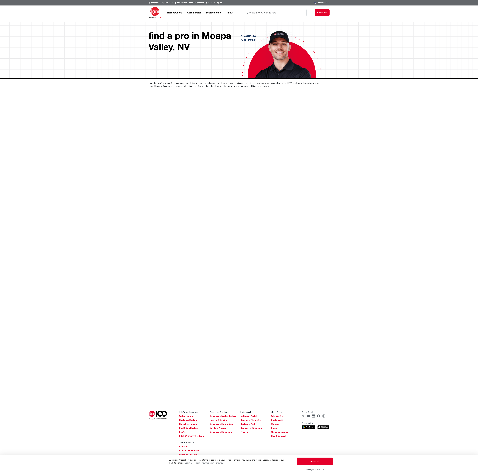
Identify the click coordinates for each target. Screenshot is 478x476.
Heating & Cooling (188, 420)
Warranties (155, 3)
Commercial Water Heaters (223, 416)
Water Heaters (186, 416)
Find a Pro (184, 446)
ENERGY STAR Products (191, 436)
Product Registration (189, 450)
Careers (211, 3)
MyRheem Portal (248, 416)
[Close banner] (338, 458)
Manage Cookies (313, 469)
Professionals (213, 12)
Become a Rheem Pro (251, 420)
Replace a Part (247, 424)
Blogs (274, 428)
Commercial (194, 12)
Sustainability (197, 3)
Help (222, 3)
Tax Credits (182, 3)
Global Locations (279, 432)
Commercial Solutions (219, 412)
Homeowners (174, 12)
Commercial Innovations (221, 424)
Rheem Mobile (307, 423)
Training (244, 432)
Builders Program (218, 428)
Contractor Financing (251, 428)
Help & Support (278, 436)
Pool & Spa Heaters (188, 428)
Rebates (169, 3)
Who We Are (277, 416)
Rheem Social (307, 412)
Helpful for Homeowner (188, 412)
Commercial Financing (221, 432)
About (230, 12)
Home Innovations (188, 424)
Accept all (314, 461)
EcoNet (183, 432)
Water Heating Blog (188, 454)
